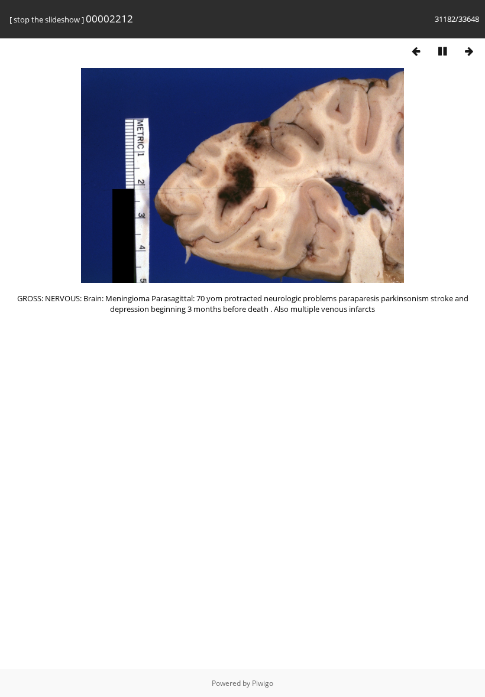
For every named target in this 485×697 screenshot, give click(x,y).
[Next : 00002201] (469, 51)
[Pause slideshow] (442, 51)
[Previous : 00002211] (415, 51)
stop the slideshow (47, 19)
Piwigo (262, 683)
